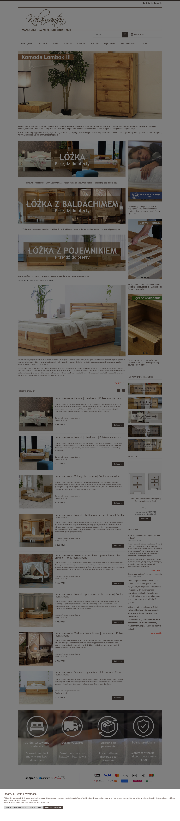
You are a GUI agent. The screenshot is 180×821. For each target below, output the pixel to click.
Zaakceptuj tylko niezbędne (16, 807)
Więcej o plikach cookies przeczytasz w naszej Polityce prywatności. (26, 802)
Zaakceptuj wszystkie (53, 807)
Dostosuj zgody (36, 807)
